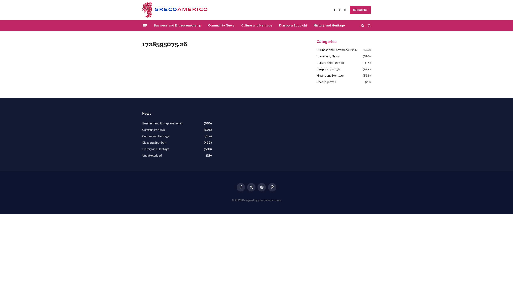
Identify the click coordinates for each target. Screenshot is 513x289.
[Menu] (145, 25)
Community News (221, 25)
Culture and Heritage (256, 25)
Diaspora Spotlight (293, 25)
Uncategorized (326, 82)
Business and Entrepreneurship (177, 25)
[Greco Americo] (174, 10)
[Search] (362, 25)
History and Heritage (329, 25)
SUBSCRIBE (360, 9)
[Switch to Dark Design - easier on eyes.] (369, 25)
